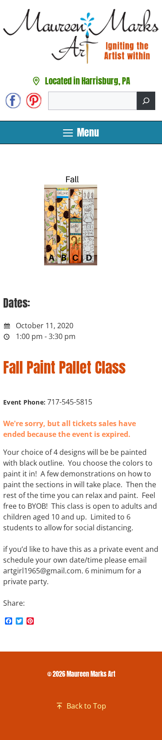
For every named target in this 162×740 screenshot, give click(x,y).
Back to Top (86, 706)
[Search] (146, 101)
